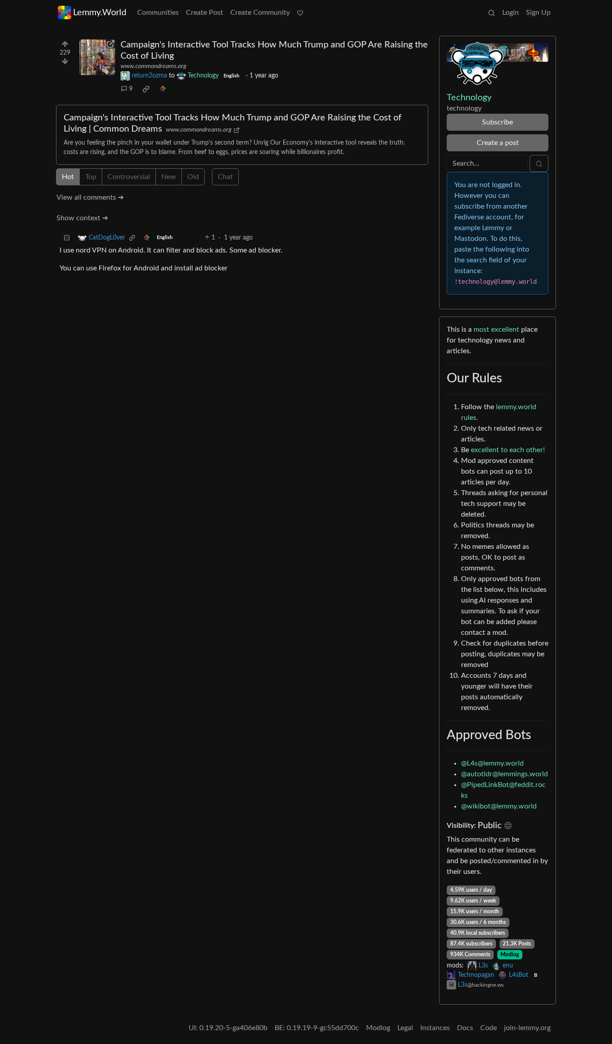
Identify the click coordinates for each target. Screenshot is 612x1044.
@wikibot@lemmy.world (499, 806)
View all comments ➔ (90, 197)
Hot (68, 176)
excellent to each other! (508, 450)
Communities (158, 12)
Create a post (498, 142)
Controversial (129, 176)
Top (90, 176)
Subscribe (497, 122)
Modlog (509, 954)
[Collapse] (67, 238)
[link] (146, 89)
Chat (225, 176)
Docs (465, 1027)
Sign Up (538, 12)
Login (510, 12)
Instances (435, 1027)
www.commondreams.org (153, 66)
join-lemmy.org (527, 1027)
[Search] (491, 12)
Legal (405, 1027)
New (168, 176)
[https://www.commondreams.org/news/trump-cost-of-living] (97, 57)
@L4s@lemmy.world (492, 763)
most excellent (496, 329)
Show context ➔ (82, 218)
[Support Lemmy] (300, 12)
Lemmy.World (99, 12)
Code (488, 1027)
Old (193, 176)
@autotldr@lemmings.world (504, 774)
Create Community (260, 12)
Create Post (204, 12)
